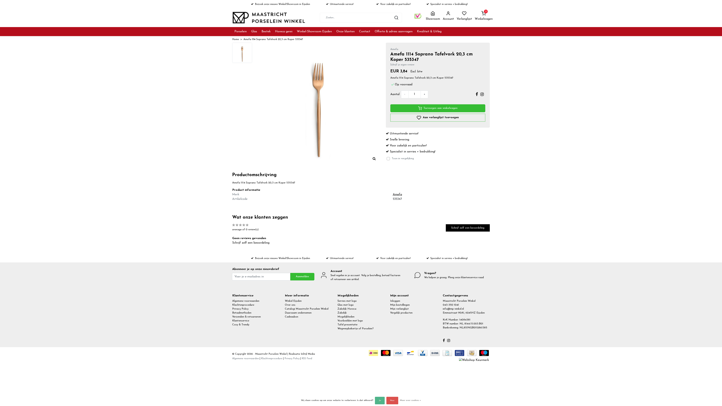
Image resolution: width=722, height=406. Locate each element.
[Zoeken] (396, 17)
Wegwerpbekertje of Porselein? (355, 328)
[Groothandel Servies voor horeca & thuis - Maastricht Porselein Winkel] (269, 17)
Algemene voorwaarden (245, 301)
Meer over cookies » (410, 400)
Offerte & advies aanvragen (394, 31)
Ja (380, 400)
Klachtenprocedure (243, 305)
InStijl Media (307, 354)
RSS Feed (307, 358)
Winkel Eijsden (293, 301)
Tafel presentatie (347, 324)
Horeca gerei (283, 31)
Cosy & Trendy (240, 324)
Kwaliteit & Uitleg (429, 31)
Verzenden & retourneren (246, 316)
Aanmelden (302, 276)
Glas (254, 31)
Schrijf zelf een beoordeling (467, 227)
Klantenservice (240, 320)
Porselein (240, 31)
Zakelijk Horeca (346, 309)
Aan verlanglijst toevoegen (440, 117)
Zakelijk (342, 312)
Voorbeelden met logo (350, 320)
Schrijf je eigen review (402, 65)
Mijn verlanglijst (399, 309)
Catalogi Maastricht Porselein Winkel (306, 309)
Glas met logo (345, 305)
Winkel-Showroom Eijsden (314, 31)
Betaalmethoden (241, 312)
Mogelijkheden (345, 316)
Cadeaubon (291, 316)
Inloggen (395, 301)
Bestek (266, 31)
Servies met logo (347, 301)
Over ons (290, 305)
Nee (392, 400)
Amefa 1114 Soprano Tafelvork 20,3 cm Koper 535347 (273, 39)
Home (235, 39)
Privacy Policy (240, 309)
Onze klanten (345, 31)
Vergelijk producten (401, 312)
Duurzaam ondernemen (298, 312)
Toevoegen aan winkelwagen (440, 108)
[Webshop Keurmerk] (474, 359)
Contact (364, 31)
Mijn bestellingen (400, 305)
